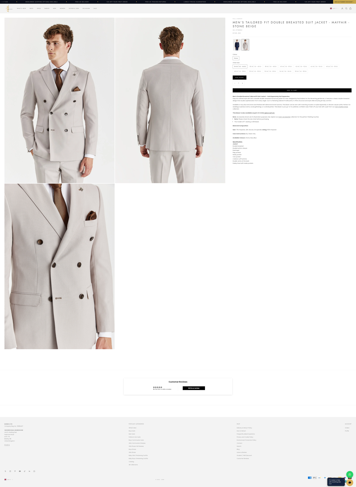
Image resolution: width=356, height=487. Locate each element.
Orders (347, 428)
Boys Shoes (132, 449)
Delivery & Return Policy (244, 428)
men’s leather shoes (341, 107)
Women (62, 8)
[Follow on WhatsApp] (34, 471)
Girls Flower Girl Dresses (136, 446)
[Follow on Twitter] (5, 471)
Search (239, 446)
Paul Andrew (238, 19)
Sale (95, 8)
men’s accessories (284, 117)
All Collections (133, 465)
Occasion (86, 8)
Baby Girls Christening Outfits (138, 455)
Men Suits (132, 434)
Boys (31, 8)
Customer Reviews (243, 458)
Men (54, 8)
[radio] (237, 44)
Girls (39, 8)
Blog (238, 449)
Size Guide (239, 77)
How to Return (241, 431)
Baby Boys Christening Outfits (138, 458)
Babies (47, 8)
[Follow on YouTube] (20, 471)
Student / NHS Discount (244, 455)
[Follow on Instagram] (10, 471)
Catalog (131, 462)
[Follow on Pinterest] (15, 471)
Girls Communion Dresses (137, 443)
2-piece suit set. (269, 113)
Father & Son (74, 8)
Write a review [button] (193, 388)
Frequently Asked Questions (246, 434)
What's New (21, 8)
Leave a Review (242, 452)
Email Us (7, 445)
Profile (347, 431)
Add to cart (292, 90)
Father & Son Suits (135, 437)
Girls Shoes (132, 452)
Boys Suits (132, 431)
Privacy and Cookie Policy (245, 437)
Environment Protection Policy (246, 440)
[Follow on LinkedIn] (29, 471)
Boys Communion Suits (136, 440)
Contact (239, 443)
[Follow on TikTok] (25, 471)
